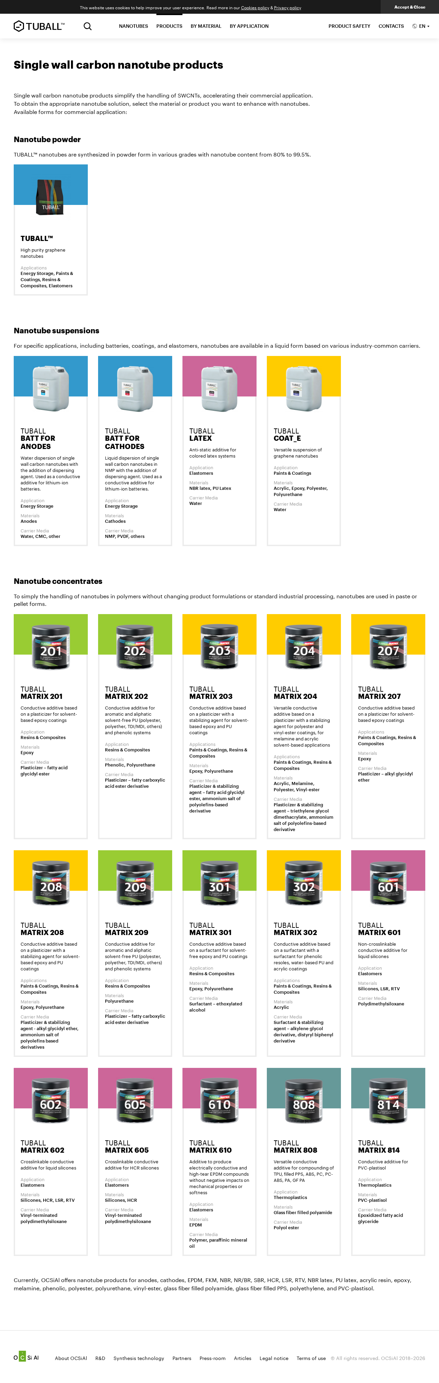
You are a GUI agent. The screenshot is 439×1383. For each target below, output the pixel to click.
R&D (100, 1357)
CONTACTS (391, 26)
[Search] (88, 26)
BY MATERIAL (206, 26)
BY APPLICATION (249, 26)
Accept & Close (409, 6)
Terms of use (311, 1357)
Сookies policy (255, 7)
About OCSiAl (71, 1357)
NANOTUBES (133, 26)
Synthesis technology (139, 1357)
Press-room (213, 1357)
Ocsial (26, 1356)
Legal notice (274, 1357)
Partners (182, 1357)
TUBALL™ (39, 26)
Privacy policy (287, 7)
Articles (242, 1357)
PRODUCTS (169, 26)
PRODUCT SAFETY (349, 26)
